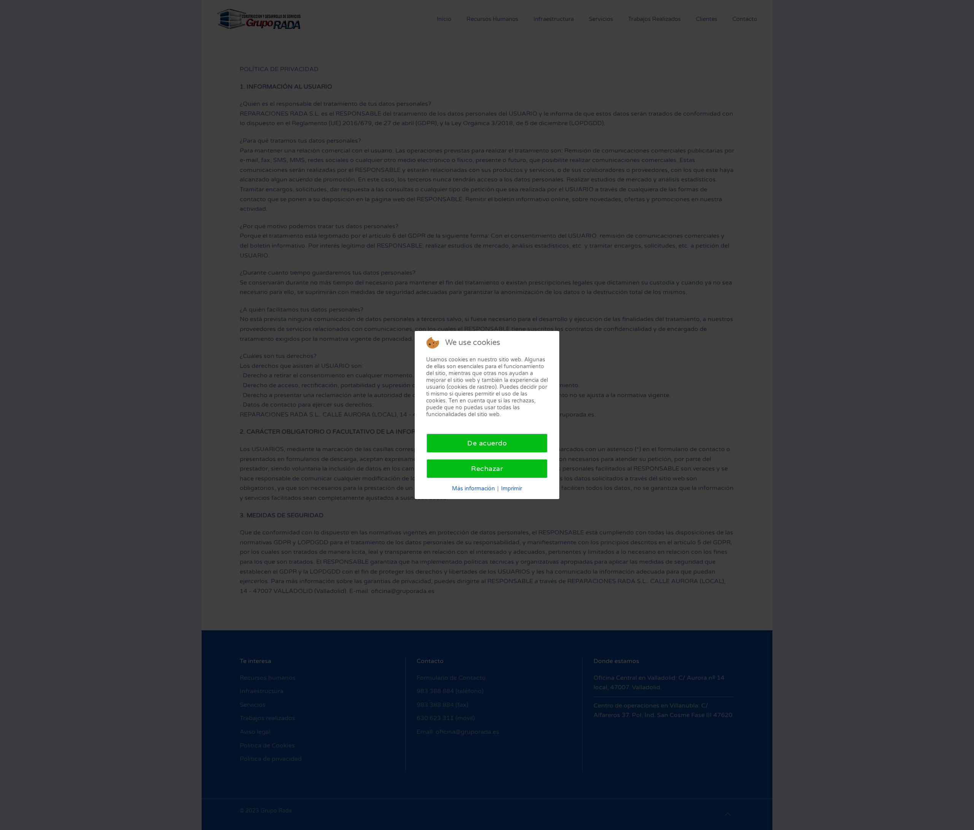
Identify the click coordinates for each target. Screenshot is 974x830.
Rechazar (487, 468)
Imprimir (511, 488)
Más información (473, 488)
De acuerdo (487, 443)
